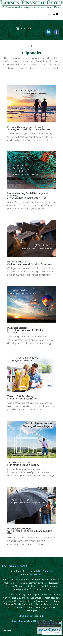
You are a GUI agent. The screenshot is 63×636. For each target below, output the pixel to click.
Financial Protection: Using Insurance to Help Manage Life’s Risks (29, 531)
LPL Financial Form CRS (15, 566)
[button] (53, 14)
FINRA (32, 574)
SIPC (39, 574)
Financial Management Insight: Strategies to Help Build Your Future (28, 128)
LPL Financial (45, 571)
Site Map (7, 630)
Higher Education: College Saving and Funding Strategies (30, 262)
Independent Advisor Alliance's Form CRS (31, 621)
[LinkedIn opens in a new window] (48, 34)
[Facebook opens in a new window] (56, 34)
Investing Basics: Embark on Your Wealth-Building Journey (26, 330)
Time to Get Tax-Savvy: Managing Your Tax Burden (23, 397)
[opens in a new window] (31, 121)
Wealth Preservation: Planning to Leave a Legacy (23, 463)
